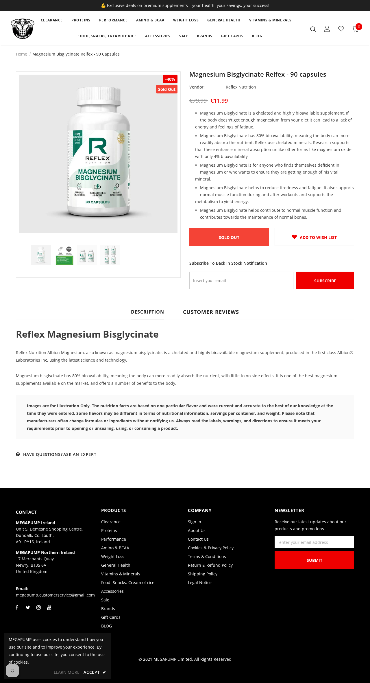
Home (21, 54)
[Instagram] (38, 610)
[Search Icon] (313, 29)
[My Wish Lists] (341, 29)
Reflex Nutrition (241, 87)
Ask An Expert (79, 454)
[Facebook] (17, 610)
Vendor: (197, 87)
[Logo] (23, 28)
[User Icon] (327, 29)
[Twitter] (28, 610)
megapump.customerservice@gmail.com (55, 595)
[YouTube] (49, 610)
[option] (98, 154)
